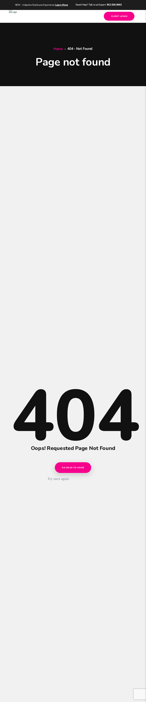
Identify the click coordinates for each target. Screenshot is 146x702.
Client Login (119, 16)
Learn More (61, 5)
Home (58, 49)
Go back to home (73, 467)
